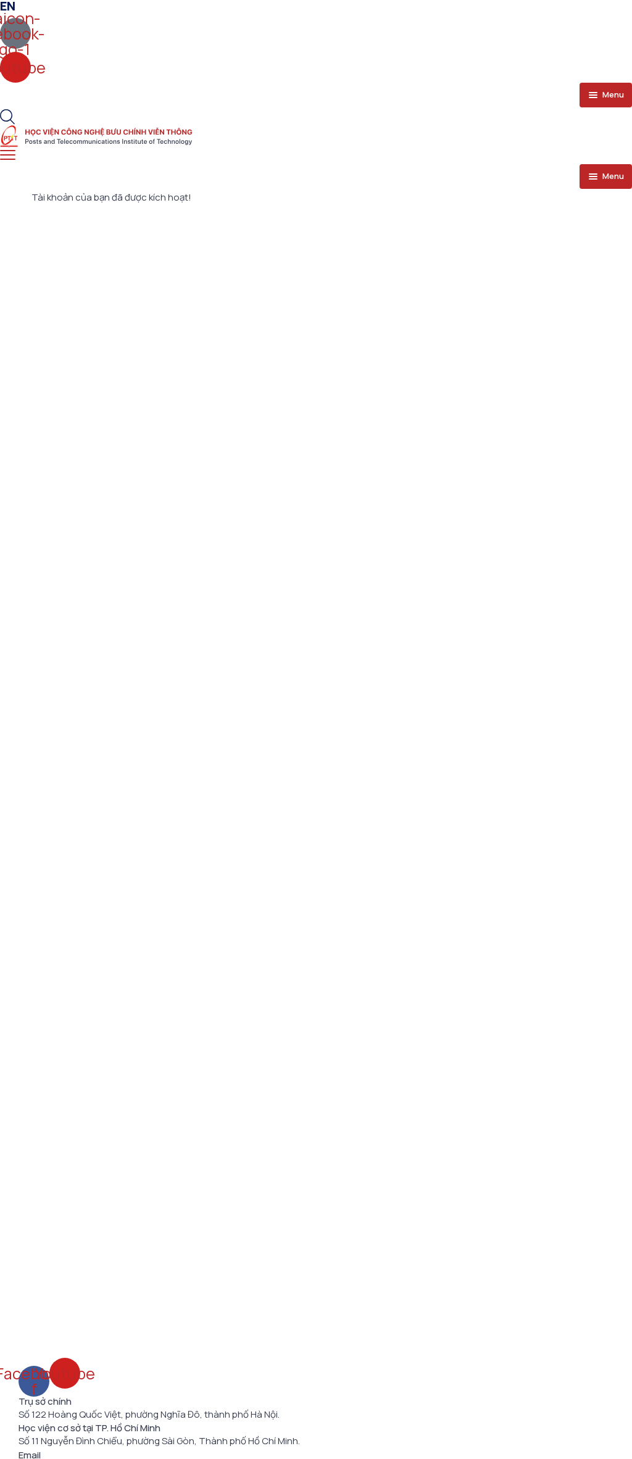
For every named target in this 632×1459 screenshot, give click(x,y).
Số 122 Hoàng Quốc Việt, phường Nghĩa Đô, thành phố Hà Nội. (149, 1414)
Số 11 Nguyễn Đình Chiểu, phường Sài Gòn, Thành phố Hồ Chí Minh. (159, 1441)
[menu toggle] (7, 155)
